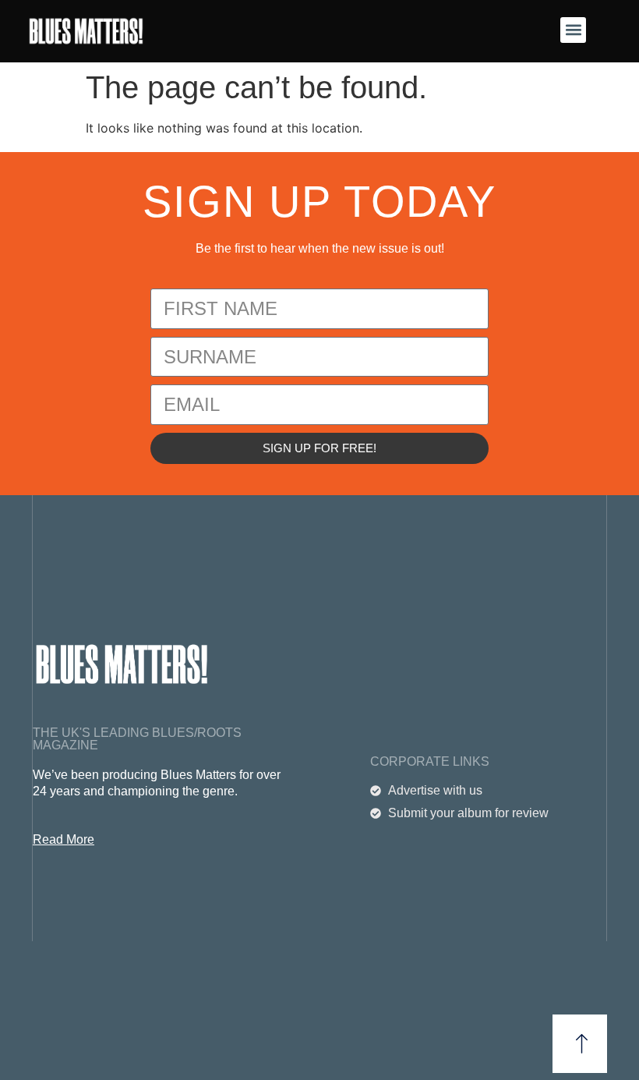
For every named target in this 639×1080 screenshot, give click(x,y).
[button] (573, 30)
